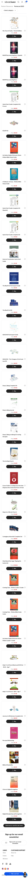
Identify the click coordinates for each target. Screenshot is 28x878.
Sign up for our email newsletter (15, 842)
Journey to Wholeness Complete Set (13, 716)
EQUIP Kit (5, 130)
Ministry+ (5, 858)
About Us (13, 853)
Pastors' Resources (7, 6)
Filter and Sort (15, 874)
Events (4, 855)
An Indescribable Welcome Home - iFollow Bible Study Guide (12, 156)
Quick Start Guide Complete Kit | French (12, 105)
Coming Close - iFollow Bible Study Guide (12, 613)
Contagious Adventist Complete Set (12, 536)
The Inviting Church (8, 461)
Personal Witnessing (8, 740)
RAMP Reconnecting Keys (10, 79)
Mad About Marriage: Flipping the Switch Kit (12, 562)
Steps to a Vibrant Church (10, 512)
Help (12, 855)
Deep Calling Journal (8, 410)
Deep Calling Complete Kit (10, 385)
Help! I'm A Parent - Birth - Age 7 (12, 691)
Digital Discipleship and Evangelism (12, 814)
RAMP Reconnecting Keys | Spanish (12, 55)
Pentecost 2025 (19, 6)
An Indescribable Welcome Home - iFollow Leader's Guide (12, 639)
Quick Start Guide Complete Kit (11, 234)
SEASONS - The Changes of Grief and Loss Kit (13, 360)
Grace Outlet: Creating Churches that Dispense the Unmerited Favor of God (13, 486)
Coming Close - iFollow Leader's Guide (13, 587)
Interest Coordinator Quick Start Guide (12, 260)
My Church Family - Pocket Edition (12, 30)
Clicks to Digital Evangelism (10, 789)
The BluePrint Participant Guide (11, 285)
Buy (15, 36)
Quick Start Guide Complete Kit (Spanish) (11, 209)
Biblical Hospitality (8, 765)
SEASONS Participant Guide (10, 334)
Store (4, 853)
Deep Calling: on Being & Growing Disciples (12, 435)
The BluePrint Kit (7, 310)
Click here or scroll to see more (14, 825)
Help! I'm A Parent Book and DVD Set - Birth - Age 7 (13, 666)
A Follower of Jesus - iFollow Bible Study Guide (12, 182)
